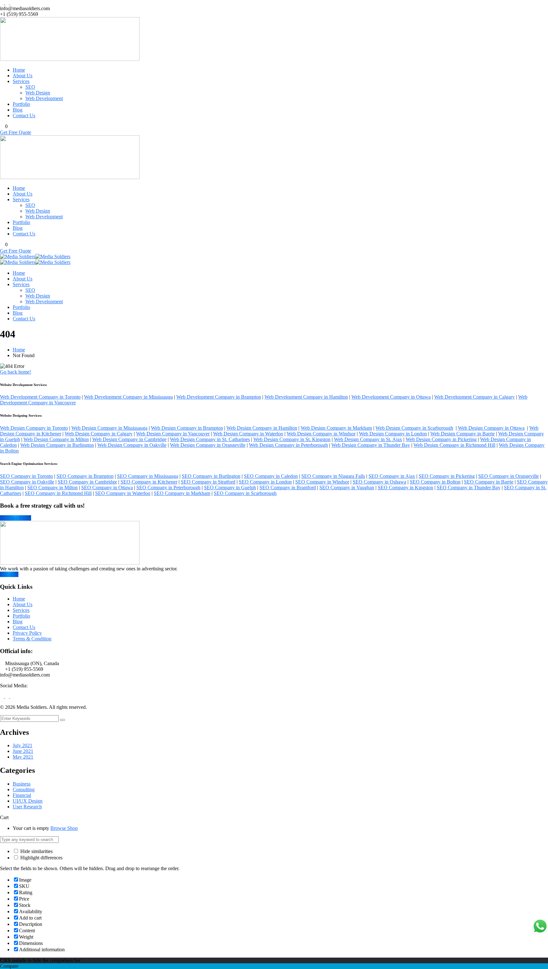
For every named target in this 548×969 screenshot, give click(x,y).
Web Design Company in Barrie (462, 433)
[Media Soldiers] (17, 256)
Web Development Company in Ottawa (391, 397)
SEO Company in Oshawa (379, 482)
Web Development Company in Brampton (218, 397)
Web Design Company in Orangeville (207, 445)
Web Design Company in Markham (336, 428)
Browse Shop (64, 828)
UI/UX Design (27, 801)
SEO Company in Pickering (447, 476)
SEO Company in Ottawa (107, 487)
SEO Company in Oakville (27, 482)
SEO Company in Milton (52, 487)
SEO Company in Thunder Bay (468, 487)
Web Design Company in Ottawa (491, 428)
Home (19, 349)
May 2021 (23, 757)
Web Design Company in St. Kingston (291, 439)
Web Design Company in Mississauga (109, 428)
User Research (27, 806)
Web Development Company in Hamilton (306, 397)
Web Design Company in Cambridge (129, 439)
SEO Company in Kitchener (149, 482)
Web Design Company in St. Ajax (368, 439)
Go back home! (15, 372)
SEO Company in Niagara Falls (333, 476)
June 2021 (23, 751)
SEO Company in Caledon (271, 476)
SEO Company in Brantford (287, 487)
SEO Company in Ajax (392, 476)
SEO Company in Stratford (208, 482)
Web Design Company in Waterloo (248, 433)
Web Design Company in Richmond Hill (454, 445)
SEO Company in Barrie (488, 482)
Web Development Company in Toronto (40, 397)
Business (21, 783)
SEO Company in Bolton (435, 482)
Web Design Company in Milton (56, 439)
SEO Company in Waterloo (122, 493)
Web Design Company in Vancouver (173, 433)
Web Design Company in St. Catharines (210, 439)
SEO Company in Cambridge (87, 482)
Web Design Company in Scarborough (414, 428)
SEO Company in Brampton (85, 476)
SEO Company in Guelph (230, 487)
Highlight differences (40, 857)
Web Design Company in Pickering (441, 439)
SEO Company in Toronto (26, 476)
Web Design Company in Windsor (321, 433)
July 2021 (22, 745)
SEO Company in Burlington (211, 476)
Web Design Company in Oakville (131, 445)
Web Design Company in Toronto (34, 428)
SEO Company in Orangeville (508, 476)
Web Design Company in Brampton (187, 428)
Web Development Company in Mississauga (128, 397)
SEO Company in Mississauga (147, 476)
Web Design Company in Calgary (99, 433)
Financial (22, 795)
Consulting (24, 789)
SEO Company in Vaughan (346, 487)
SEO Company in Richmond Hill (58, 493)
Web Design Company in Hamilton (261, 428)
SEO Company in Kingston (405, 487)
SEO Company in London (265, 482)
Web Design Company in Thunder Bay (370, 445)
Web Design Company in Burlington (57, 445)
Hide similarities (36, 851)
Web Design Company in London (393, 433)
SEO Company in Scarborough (245, 493)
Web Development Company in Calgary (474, 397)
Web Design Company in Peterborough (288, 445)
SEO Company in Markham (182, 493)
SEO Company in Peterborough (168, 487)
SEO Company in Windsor (322, 482)
